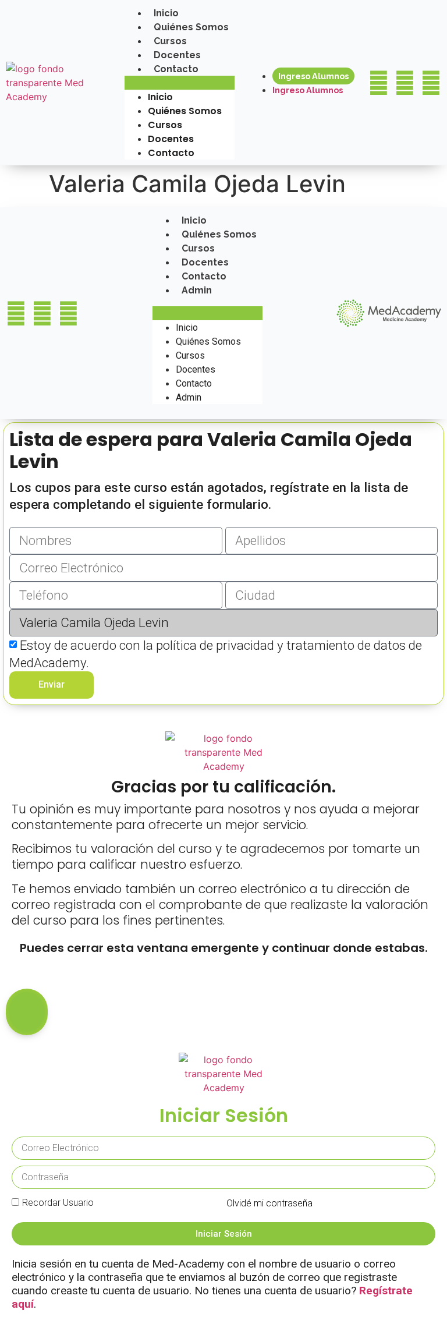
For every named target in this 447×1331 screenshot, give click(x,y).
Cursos (170, 41)
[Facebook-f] (378, 83)
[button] (180, 83)
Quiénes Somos (191, 27)
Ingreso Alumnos (313, 76)
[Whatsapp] (431, 83)
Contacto (176, 69)
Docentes (177, 55)
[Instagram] (405, 83)
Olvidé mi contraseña (269, 1203)
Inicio (166, 13)
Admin (197, 290)
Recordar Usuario (58, 1202)
